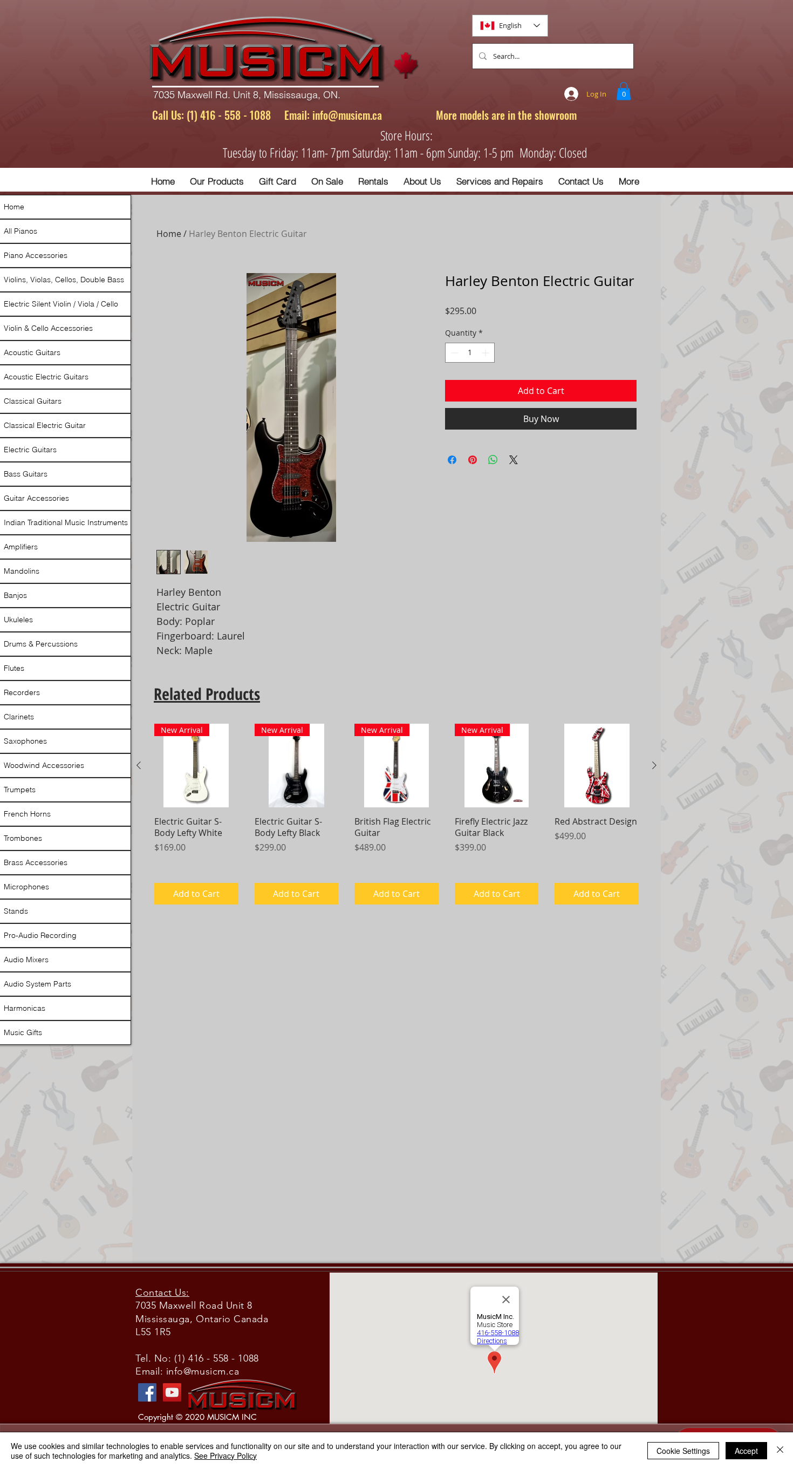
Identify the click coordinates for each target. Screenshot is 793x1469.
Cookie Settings (683, 1450)
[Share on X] (513, 459)
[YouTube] (172, 1392)
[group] (396, 814)
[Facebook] (147, 1392)
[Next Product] (654, 765)
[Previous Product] (138, 765)
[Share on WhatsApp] (493, 459)
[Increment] (486, 352)
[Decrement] (453, 352)
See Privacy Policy (225, 1455)
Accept (746, 1450)
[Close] (780, 1450)
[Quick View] (597, 766)
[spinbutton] (470, 352)
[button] (623, 91)
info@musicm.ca (347, 115)
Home (168, 234)
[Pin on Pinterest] (472, 459)
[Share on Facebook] (452, 459)
